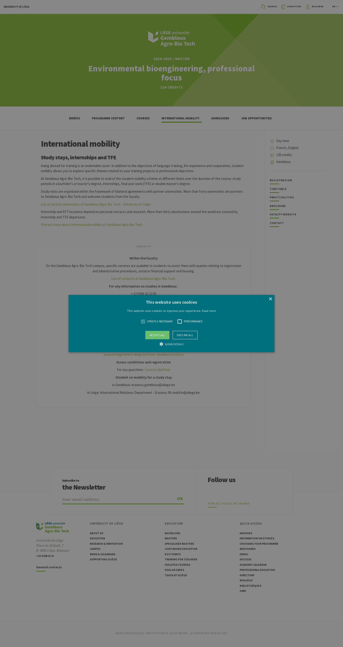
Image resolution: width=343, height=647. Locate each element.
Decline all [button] (185, 335)
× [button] (270, 299)
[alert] (171, 323)
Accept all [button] (157, 335)
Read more (209, 311)
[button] (171, 323)
